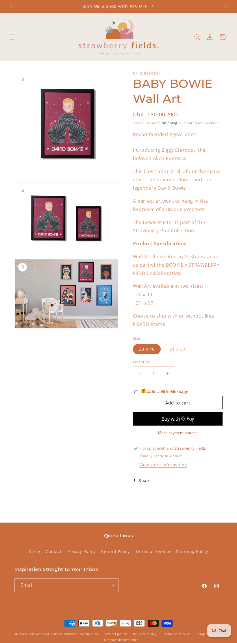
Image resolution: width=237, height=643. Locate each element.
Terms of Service (152, 551)
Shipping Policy (192, 551)
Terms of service (176, 634)
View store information (163, 465)
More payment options (177, 432)
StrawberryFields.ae (46, 634)
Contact (54, 551)
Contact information (121, 639)
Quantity (141, 361)
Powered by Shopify (81, 634)
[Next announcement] (225, 6)
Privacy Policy (81, 551)
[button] (12, 37)
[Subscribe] (111, 585)
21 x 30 (180, 350)
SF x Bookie (147, 73)
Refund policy (115, 634)
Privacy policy (145, 634)
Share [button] (145, 480)
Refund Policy (115, 551)
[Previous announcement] (11, 6)
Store (34, 551)
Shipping (169, 122)
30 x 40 (147, 349)
